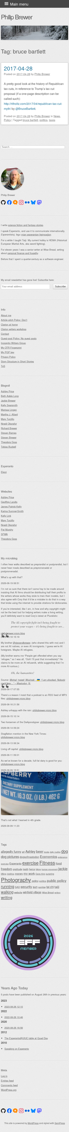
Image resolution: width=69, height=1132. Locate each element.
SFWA (4, 534)
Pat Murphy (7, 529)
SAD (17, 887)
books (46, 852)
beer (39, 851)
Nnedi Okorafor (9, 423)
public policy (56, 880)
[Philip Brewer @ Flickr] (27, 202)
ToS (3, 366)
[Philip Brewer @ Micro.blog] (15, 202)
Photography (16, 879)
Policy (7, 120)
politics (43, 120)
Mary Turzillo (7, 419)
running (7, 886)
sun (35, 887)
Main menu (19, 4)
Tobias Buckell (8, 446)
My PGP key (7, 352)
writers (57, 892)
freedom (6, 868)
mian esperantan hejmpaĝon (36, 234)
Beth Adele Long (10, 396)
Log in (4, 1076)
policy (35, 881)
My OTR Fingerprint (11, 347)
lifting (3, 873)
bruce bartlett (30, 120)
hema (32, 869)
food (59, 863)
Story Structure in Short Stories (17, 361)
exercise (30, 862)
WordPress (33, 1123)
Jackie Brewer (8, 400)
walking (7, 891)
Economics (48, 856)
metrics (10, 873)
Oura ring (40, 873)
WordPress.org (8, 1090)
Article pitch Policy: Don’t (14, 320)
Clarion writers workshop (13, 329)
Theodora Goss (9, 442)
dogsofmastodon (29, 857)
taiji (56, 887)
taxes (52, 120)
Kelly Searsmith (9, 405)
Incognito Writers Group (13, 343)
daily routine (55, 851)
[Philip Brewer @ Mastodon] (39, 202)
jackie (63, 868)
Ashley (30, 851)
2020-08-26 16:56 (13, 1027)
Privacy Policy (8, 357)
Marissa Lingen (9, 410)
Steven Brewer (8, 437)
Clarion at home (9, 324)
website (18, 892)
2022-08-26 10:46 (13, 1017)
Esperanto (15, 863)
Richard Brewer (9, 428)
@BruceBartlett (25, 108)
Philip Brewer (16, 16)
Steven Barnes (8, 433)
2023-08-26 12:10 (13, 1006)
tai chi (50, 887)
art (23, 852)
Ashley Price (7, 391)
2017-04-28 (18, 68)
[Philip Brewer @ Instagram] (21, 202)
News (57, 116)
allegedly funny (11, 851)
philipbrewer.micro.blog (13, 633)
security (26, 886)
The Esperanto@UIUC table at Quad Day (26, 1038)
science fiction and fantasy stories (25, 225)
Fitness (47, 862)
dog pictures (10, 856)
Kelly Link (6, 515)
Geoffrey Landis (9, 502)
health (25, 869)
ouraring (50, 873)
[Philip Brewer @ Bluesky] (33, 202)
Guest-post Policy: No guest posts (18, 338)
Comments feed (9, 1085)
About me (6, 315)
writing (6, 897)
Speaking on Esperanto (16, 1048)
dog (64, 851)
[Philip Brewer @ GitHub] (3, 202)
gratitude (17, 869)
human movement (50, 869)
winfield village (32, 892)
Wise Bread (48, 892)
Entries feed (7, 1080)
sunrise (42, 887)
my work (29, 873)
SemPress (60, 1123)
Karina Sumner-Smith (12, 511)
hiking (38, 869)
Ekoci (4, 472)
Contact (5, 334)
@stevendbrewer (21, 642)
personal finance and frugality (23, 253)
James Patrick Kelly (11, 506)
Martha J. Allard (9, 414)
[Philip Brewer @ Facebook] (9, 202)
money (19, 873)
